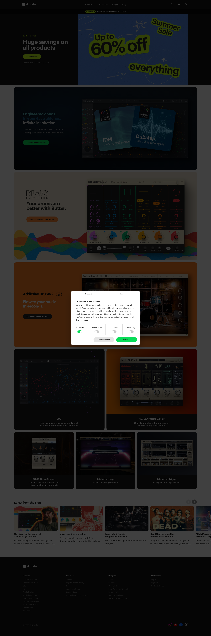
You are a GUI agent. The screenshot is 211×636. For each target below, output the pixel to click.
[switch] (97, 331)
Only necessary (104, 340)
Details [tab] (122, 294)
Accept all (126, 340)
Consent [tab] (88, 294)
